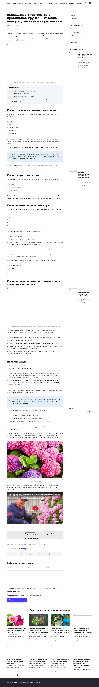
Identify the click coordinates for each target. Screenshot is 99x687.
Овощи (72, 22)
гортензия (28, 544)
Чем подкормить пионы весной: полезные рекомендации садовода (82, 630)
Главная (49, 3)
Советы (72, 15)
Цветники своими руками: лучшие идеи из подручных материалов (60, 630)
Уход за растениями (76, 25)
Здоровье (73, 29)
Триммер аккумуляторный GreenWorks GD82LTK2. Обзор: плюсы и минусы (83, 176)
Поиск (71, 408)
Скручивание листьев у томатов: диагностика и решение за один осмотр (85, 57)
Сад (71, 11)
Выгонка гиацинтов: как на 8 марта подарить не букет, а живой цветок (38, 661)
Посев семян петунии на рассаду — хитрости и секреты (16, 630)
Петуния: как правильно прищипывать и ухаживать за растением (38, 630)
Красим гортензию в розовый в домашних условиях (15, 661)
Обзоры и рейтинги (75, 3)
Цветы (72, 35)
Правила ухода (16, 101)
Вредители (73, 42)
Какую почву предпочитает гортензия (24, 91)
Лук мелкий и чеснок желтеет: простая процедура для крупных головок (84, 293)
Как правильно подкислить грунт (23, 96)
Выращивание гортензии (15, 544)
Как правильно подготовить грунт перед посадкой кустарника (32, 99)
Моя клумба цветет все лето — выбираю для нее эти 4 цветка (60, 661)
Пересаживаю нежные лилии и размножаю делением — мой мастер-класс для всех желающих (81, 663)
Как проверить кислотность (21, 93)
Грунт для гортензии (39, 544)
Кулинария (73, 18)
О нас (56, 3)
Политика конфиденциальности (18, 675)
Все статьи (63, 3)
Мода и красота (75, 32)
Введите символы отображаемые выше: (28, 595)
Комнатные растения (77, 39)
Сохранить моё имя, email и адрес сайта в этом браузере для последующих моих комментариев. (34, 588)
